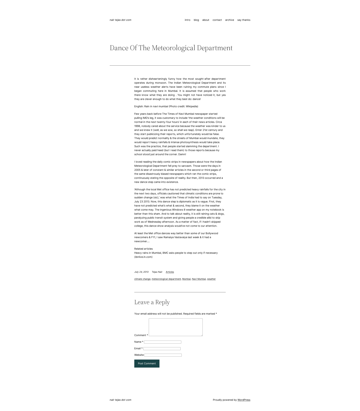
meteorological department (166, 278)
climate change (142, 278)
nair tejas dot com (120, 19)
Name (138, 341)
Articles (170, 271)
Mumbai (186, 278)
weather (211, 278)
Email (138, 348)
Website (139, 354)
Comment (141, 335)
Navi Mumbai (199, 278)
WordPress (244, 399)
